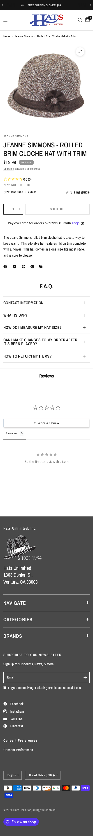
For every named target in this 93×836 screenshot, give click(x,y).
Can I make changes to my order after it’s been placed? (40, 341)
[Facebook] (6, 266)
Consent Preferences (18, 749)
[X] (15, 266)
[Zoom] (80, 51)
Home (6, 36)
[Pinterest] (24, 266)
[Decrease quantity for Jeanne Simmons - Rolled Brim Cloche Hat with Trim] (7, 209)
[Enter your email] (85, 677)
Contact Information (23, 302)
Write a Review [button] (48, 423)
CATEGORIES (18, 619)
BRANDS (12, 636)
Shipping (8, 169)
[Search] (80, 20)
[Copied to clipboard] (41, 266)
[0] (87, 20)
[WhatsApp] (33, 266)
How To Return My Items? (27, 356)
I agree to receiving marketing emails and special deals (44, 688)
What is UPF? (15, 315)
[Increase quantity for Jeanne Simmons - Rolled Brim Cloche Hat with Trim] (19, 209)
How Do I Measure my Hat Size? (32, 327)
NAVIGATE (14, 603)
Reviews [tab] (11, 433)
